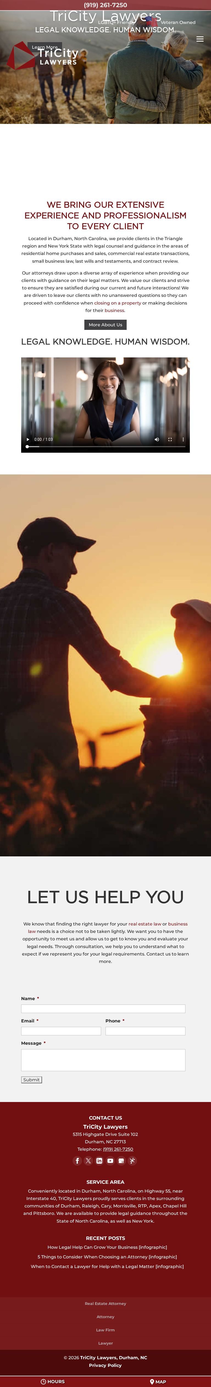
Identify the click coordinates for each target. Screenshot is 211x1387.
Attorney (105, 1316)
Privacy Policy (105, 1365)
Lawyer (105, 1343)
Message (33, 1043)
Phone (115, 1021)
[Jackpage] (132, 1161)
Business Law (105, 816)
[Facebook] (77, 1161)
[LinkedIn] (99, 1161)
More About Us (105, 324)
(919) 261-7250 (105, 5)
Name (30, 998)
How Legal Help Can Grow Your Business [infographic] (107, 1247)
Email (29, 1021)
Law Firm (105, 1330)
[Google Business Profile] (121, 1161)
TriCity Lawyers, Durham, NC (113, 1357)
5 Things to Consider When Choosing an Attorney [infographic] (107, 1257)
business (114, 310)
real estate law (145, 924)
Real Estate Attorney (105, 1303)
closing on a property (117, 303)
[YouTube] (110, 1161)
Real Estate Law (105, 611)
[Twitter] (88, 1161)
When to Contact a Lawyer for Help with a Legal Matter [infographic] (107, 1266)
